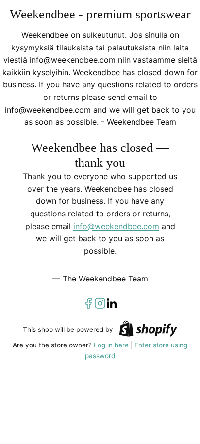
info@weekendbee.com (116, 226)
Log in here (111, 345)
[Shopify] (148, 330)
